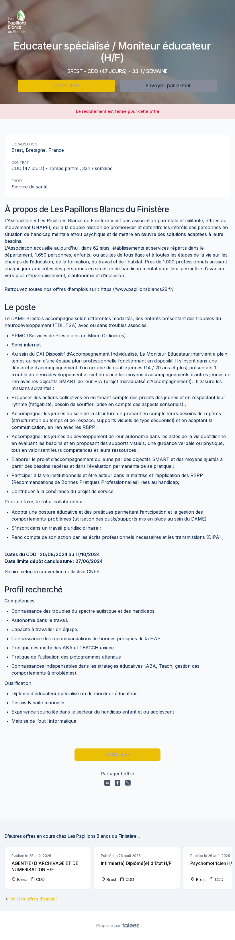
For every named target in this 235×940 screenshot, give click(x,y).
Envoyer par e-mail (168, 85)
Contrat (20, 162)
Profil (17, 181)
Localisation (24, 144)
